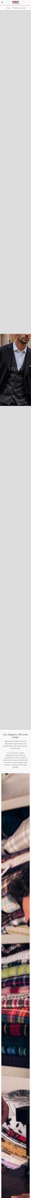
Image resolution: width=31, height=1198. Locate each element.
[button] (2, 2)
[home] (15, 2)
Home (8, 8)
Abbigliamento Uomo (19, 8)
